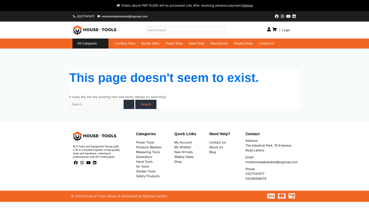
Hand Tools (196, 43)
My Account (183, 142)
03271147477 (254, 174)
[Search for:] (102, 104)
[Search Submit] (129, 104)
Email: (249, 157)
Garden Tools (145, 171)
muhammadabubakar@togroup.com (271, 162)
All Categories (87, 43)
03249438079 (255, 178)
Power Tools (174, 43)
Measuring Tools (148, 152)
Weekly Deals (243, 43)
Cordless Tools (125, 43)
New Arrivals (219, 43)
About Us (216, 147)
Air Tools (142, 166)
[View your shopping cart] (274, 29)
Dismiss (247, 5)
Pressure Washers (149, 147)
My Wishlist (182, 147)
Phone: (250, 169)
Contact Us (266, 43)
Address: (251, 141)
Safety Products (148, 176)
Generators (144, 157)
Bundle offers (150, 43)
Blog (212, 152)
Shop (178, 162)
